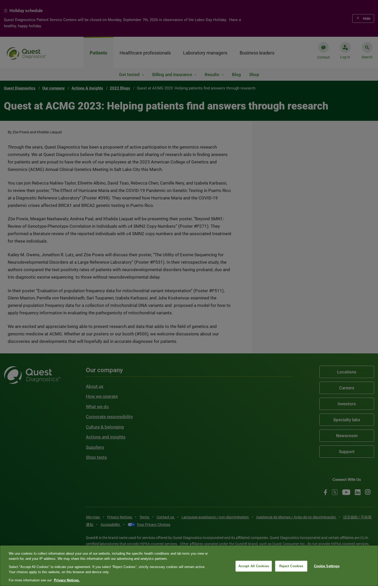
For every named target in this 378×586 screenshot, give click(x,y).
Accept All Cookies (253, 566)
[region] (189, 565)
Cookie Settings (327, 566)
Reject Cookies (291, 566)
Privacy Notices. (67, 580)
